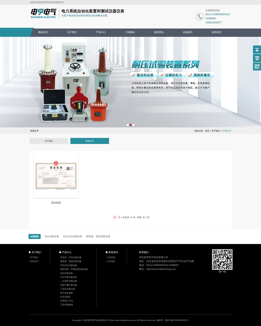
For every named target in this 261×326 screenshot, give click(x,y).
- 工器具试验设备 (67, 289)
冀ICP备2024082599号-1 (177, 320)
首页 (207, 131)
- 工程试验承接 (66, 304)
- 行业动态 (110, 261)
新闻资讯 (159, 32)
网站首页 (43, 32)
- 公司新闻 (110, 257)
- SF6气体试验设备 (68, 277)
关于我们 (72, 32)
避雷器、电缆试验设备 (98, 236)
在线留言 (188, 32)
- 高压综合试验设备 (68, 265)
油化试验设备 (52, 236)
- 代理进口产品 (66, 300)
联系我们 (217, 32)
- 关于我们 (33, 257)
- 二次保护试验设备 (68, 281)
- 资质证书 (33, 261)
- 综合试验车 (65, 297)
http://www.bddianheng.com (123, 320)
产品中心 (101, 32)
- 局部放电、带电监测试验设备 (73, 269)
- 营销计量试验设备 (68, 285)
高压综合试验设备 (72, 236)
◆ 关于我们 (35, 252)
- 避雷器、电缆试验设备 (70, 261)
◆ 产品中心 (65, 252)
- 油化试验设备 (66, 273)
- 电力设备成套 (66, 293)
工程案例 (130, 32)
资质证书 (89, 141)
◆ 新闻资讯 (111, 252)
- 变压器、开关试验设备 (70, 257)
